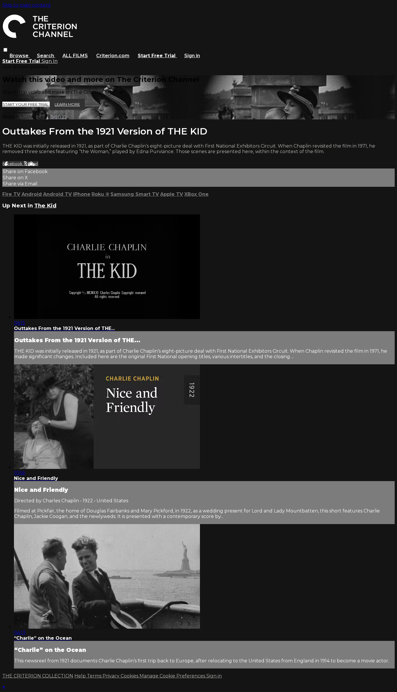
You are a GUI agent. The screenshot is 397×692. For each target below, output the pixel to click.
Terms (95, 676)
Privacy (112, 676)
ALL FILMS (75, 55)
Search (46, 55)
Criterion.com (112, 55)
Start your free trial (26, 104)
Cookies (130, 676)
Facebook (13, 163)
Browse (20, 55)
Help (80, 676)
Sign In (50, 61)
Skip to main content (26, 5)
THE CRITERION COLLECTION (37, 676)
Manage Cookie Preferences (173, 676)
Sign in (192, 55)
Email (33, 163)
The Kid (45, 205)
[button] (5, 50)
